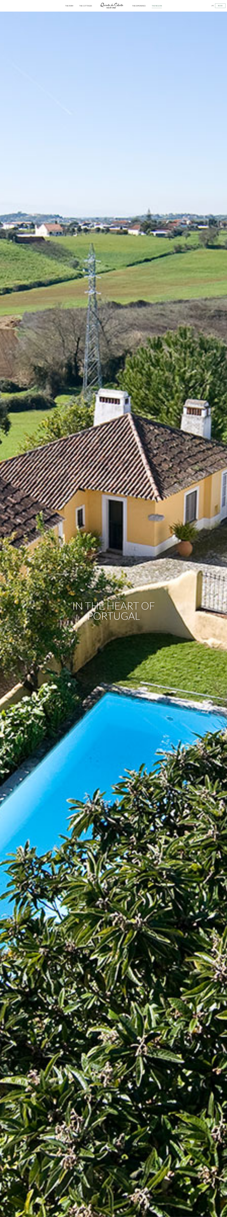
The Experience (139, 6)
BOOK (220, 6)
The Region (157, 6)
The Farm (69, 6)
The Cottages (85, 6)
